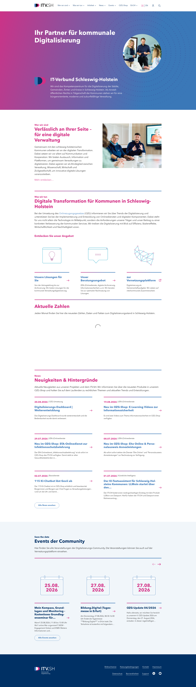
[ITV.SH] (43, 6)
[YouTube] (160, 673)
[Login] (153, 6)
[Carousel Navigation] (157, 564)
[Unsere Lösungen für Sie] (51, 267)
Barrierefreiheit (132, 674)
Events (111, 5)
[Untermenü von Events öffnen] (115, 5)
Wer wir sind (63, 5)
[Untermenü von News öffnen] (105, 5)
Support (145, 674)
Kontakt (145, 667)
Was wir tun (77, 5)
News (101, 5)
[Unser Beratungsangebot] (98, 267)
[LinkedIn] (153, 673)
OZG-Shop (123, 5)
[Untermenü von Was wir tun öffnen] (83, 5)
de (142, 6)
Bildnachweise (110, 667)
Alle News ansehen (46, 505)
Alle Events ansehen (47, 638)
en (147, 6)
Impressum (157, 667)
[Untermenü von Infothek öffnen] (95, 5)
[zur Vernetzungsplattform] (144, 267)
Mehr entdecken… (44, 180)
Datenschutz (117, 674)
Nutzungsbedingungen (129, 667)
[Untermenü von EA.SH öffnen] (136, 5)
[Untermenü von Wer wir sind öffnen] (69, 5)
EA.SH (132, 5)
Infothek (90, 5)
